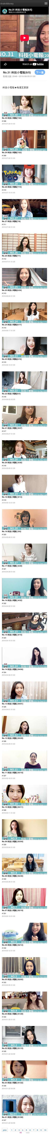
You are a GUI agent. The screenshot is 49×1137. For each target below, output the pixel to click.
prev (5, 1130)
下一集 (40, 72)
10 (45, 1130)
